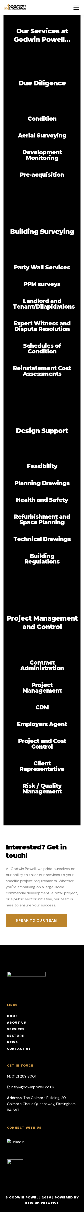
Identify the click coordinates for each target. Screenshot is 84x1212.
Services (15, 1029)
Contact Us (19, 1048)
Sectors (15, 1035)
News (12, 1042)
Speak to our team (36, 920)
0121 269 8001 (24, 1076)
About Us (16, 1022)
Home (12, 1016)
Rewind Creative (42, 1203)
